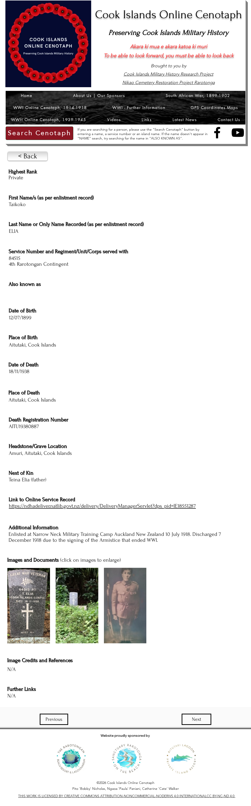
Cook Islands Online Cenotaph (168, 14)
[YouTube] (237, 132)
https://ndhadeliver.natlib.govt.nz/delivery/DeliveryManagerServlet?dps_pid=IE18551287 (102, 506)
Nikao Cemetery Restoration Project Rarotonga (168, 82)
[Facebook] (217, 132)
